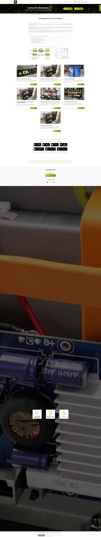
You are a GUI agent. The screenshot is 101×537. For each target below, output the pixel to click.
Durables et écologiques (69, 79)
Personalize (56, 535)
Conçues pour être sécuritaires (70, 101)
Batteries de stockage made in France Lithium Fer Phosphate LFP (55, 160)
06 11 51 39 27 (68, 8)
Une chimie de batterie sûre (46, 125)
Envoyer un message (50, 175)
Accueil (29, 14)
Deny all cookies (49, 535)
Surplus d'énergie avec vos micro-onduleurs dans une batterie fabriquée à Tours (46, 161)
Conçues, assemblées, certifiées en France (49, 79)
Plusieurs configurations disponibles (37, 42)
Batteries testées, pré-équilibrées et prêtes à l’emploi (39, 39)
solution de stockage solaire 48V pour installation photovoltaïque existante (57, 163)
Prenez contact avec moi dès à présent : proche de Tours (45, 46)
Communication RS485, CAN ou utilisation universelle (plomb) (40, 40)
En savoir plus (33, 84)
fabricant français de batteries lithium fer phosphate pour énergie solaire (61, 162)
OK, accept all (42, 535)
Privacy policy (61, 535)
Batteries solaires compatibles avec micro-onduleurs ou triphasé (38, 160)
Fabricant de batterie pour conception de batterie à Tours (44, 162)
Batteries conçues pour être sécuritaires (37, 38)
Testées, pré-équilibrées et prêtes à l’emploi (49, 101)
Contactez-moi (78, 8)
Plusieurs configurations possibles (24, 79)
